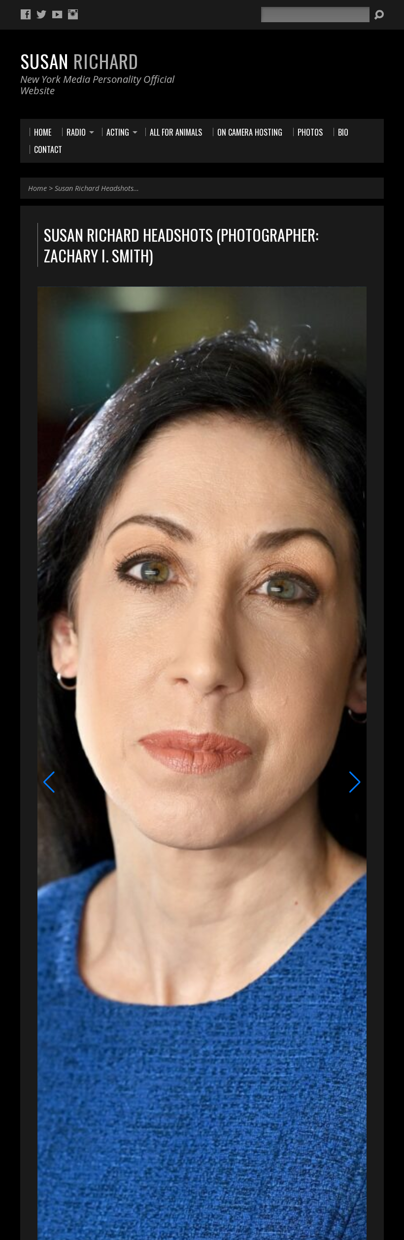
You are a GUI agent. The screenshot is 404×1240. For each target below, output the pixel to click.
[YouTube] (57, 14)
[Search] (379, 15)
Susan (79, 60)
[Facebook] (26, 14)
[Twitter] (41, 14)
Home (37, 188)
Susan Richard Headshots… (97, 188)
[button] (49, 782)
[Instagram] (73, 14)
